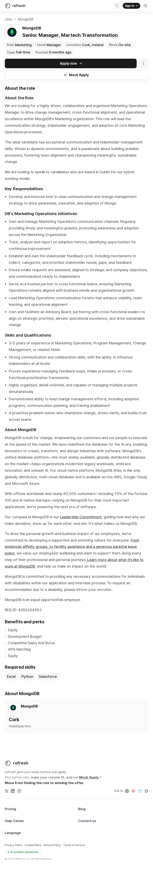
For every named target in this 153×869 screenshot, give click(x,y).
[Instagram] (19, 791)
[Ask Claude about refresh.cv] (133, 791)
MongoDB (25, 19)
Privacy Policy (14, 845)
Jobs (8, 19)
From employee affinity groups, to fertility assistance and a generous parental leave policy (72, 547)
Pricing (10, 809)
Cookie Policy (33, 845)
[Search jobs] (117, 5)
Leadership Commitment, (81, 517)
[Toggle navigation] (145, 6)
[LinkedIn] (13, 791)
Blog (81, 809)
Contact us (87, 821)
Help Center (14, 821)
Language (13, 833)
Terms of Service (74, 845)
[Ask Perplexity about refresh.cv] (140, 791)
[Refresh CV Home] (8, 763)
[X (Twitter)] (6, 791)
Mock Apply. (89, 777)
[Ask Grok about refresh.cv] (146, 791)
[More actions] (143, 63)
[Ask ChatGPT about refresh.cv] (127, 791)
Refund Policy (52, 845)
